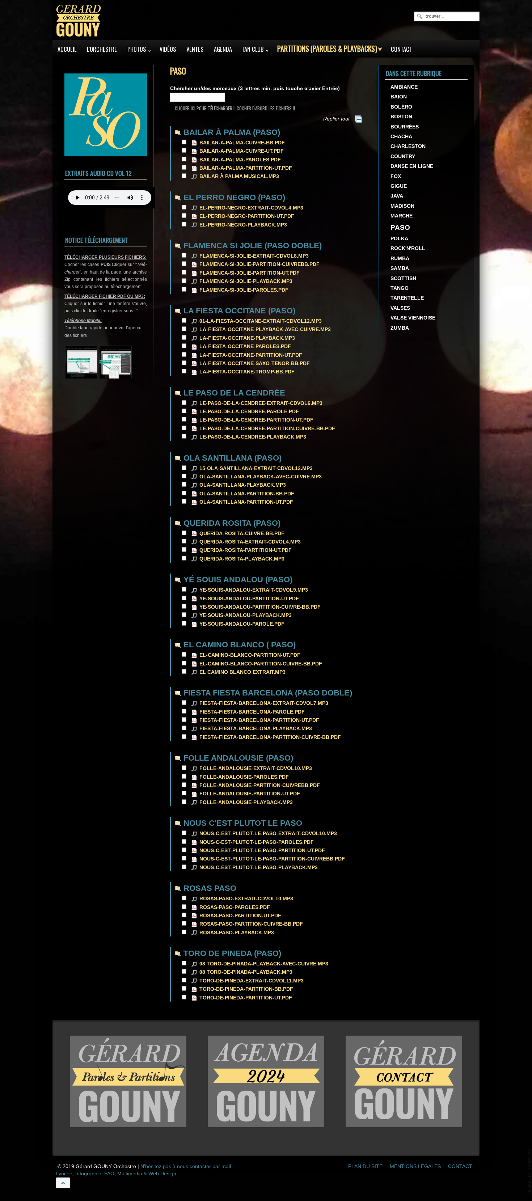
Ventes (194, 49)
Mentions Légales (415, 1166)
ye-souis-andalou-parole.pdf (241, 624)
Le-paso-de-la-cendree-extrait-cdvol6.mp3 (260, 403)
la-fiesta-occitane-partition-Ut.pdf (250, 355)
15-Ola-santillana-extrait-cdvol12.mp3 (256, 468)
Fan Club (252, 49)
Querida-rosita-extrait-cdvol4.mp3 (250, 542)
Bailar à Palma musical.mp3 (239, 176)
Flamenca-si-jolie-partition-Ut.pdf (249, 273)
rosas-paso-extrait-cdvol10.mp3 (246, 898)
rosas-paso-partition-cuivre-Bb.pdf (251, 924)
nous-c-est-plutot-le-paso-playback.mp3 (258, 867)
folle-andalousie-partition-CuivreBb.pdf (259, 785)
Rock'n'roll (407, 248)
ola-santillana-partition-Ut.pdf (246, 502)
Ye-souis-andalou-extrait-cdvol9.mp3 (253, 590)
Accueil (67, 49)
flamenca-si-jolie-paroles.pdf (243, 290)
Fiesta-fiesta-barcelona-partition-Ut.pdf (259, 720)
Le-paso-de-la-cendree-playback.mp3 (252, 437)
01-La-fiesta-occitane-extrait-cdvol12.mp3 (260, 321)
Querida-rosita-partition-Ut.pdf (245, 550)
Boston (401, 116)
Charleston (408, 146)
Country (402, 156)
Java (396, 196)
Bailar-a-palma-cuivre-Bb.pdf (242, 142)
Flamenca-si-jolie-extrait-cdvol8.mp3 (254, 256)
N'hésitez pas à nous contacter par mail (185, 1166)
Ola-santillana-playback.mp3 (242, 485)
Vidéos (168, 49)
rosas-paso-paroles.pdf (234, 907)
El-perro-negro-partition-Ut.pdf (246, 216)
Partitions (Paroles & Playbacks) (327, 48)
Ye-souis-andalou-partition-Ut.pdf (249, 598)
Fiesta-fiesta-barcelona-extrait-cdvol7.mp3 (263, 703)
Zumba (399, 328)
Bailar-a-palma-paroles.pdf (240, 159)
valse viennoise (412, 318)
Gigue (398, 186)
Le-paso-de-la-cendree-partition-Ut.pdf (256, 420)
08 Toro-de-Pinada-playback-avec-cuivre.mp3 (263, 964)
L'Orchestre (102, 49)
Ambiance (404, 87)
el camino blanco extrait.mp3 (242, 672)
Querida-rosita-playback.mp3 (241, 559)
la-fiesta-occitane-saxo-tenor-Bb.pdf (254, 363)
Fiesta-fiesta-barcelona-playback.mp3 (255, 728)
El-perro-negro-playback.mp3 (243, 225)
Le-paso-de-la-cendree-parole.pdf (249, 411)
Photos (136, 49)
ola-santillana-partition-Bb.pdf (246, 493)
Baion (398, 97)
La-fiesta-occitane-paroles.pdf (245, 346)
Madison (402, 206)
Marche (401, 216)
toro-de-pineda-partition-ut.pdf (245, 998)
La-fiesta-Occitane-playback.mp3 (247, 338)
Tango (399, 288)
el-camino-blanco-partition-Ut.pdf (249, 655)
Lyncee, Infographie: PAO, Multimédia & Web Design (116, 1173)
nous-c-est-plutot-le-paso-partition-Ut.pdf (262, 850)
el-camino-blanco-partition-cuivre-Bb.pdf (260, 664)
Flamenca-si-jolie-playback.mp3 (245, 281)
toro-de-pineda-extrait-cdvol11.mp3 (251, 981)
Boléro (401, 107)
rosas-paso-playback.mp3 (236, 932)
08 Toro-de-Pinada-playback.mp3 (245, 972)
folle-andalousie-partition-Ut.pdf (249, 793)
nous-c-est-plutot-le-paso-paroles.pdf (256, 842)
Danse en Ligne (411, 166)
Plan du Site (365, 1166)
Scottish (403, 278)
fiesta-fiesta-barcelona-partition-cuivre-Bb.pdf (270, 737)
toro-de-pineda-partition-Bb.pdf (246, 989)
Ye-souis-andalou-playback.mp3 (245, 615)
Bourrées (404, 127)
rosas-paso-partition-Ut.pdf (240, 915)
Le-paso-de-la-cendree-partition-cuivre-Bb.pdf (267, 428)
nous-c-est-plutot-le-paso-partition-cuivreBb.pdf (272, 859)
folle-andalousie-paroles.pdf (244, 777)
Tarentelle (407, 298)
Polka (399, 238)
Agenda (223, 49)
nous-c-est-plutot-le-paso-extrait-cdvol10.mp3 (268, 833)
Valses (400, 308)
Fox (395, 176)
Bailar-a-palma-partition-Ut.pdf (245, 168)
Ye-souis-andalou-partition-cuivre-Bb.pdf (260, 607)
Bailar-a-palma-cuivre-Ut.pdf (241, 151)
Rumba (399, 258)
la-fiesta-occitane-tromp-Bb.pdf (247, 372)
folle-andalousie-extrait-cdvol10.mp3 (255, 768)
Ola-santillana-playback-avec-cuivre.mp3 (260, 476)
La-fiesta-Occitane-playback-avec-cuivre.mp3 (265, 329)
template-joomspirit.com (529, 1170)
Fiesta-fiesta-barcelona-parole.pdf (252, 712)
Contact (401, 49)
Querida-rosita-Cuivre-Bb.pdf (241, 533)
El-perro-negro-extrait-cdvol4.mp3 (251, 208)
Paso (400, 227)
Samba (399, 268)
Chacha (401, 136)
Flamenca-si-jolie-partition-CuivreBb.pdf (259, 264)
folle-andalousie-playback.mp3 (246, 802)
